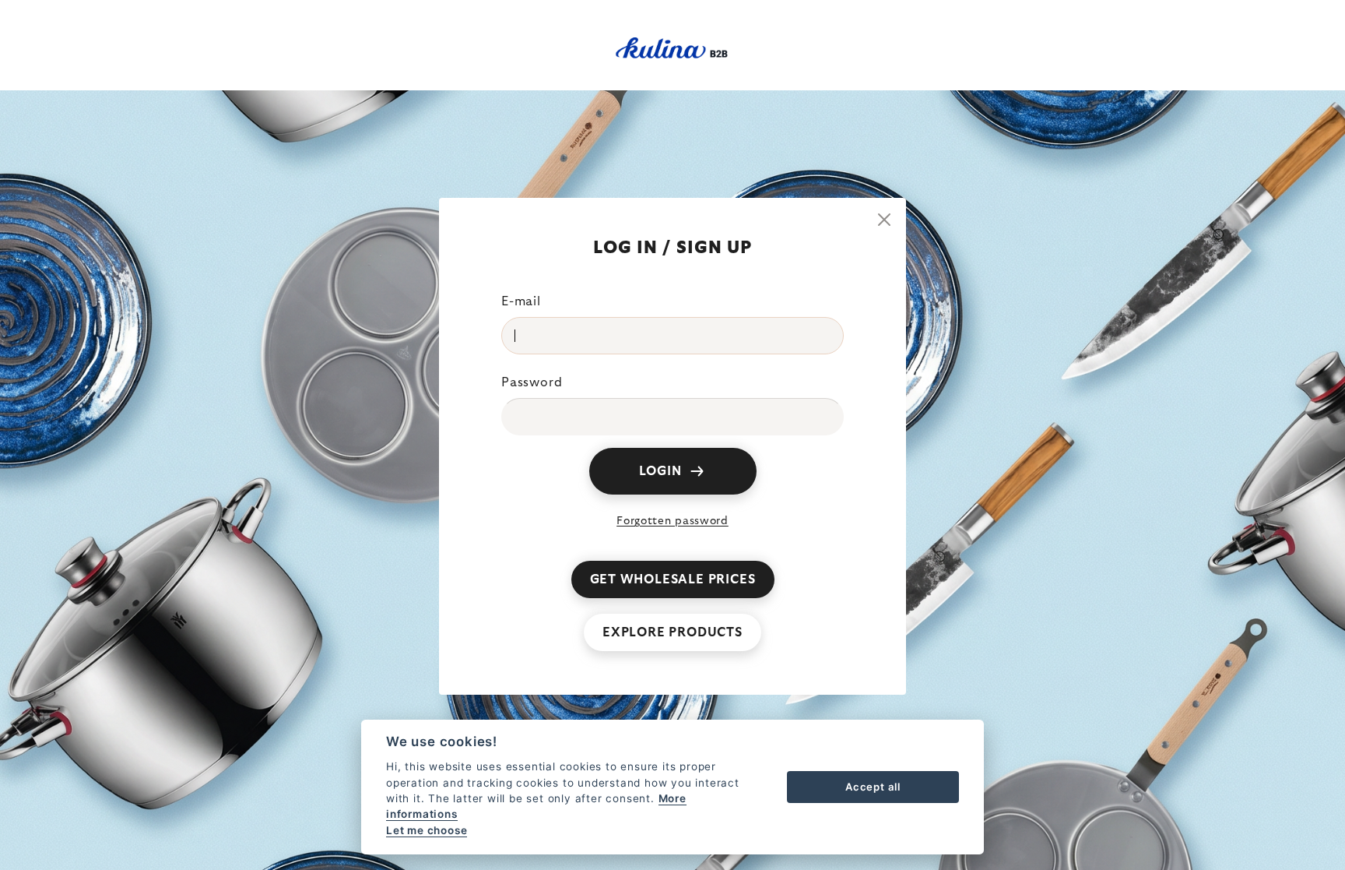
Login (660, 471)
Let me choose (426, 830)
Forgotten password (672, 521)
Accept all (873, 786)
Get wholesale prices (673, 579)
